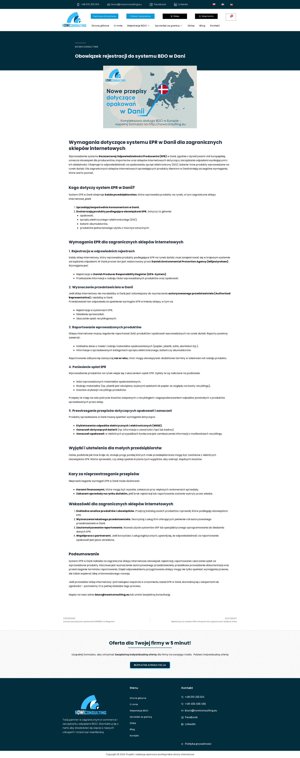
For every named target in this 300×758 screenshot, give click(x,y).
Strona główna (100, 25)
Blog (202, 25)
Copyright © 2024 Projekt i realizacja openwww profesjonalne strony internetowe (150, 754)
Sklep (191, 25)
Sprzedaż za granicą (167, 25)
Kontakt (215, 25)
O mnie (118, 25)
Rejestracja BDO (137, 25)
